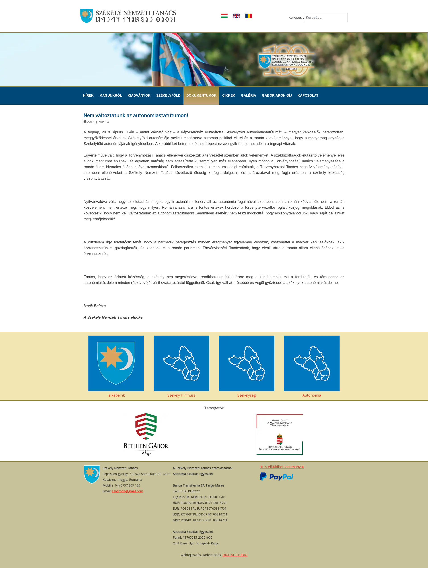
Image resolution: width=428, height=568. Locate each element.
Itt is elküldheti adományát (282, 466)
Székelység (246, 395)
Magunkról (110, 95)
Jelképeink (116, 395)
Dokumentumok (201, 95)
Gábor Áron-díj (277, 95)
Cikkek (228, 95)
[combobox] (326, 17)
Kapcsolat (308, 95)
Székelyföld (168, 95)
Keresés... (296, 17)
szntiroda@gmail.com (127, 491)
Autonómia (311, 395)
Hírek (88, 95)
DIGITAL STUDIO (234, 555)
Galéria (248, 95)
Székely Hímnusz (181, 395)
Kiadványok (139, 95)
